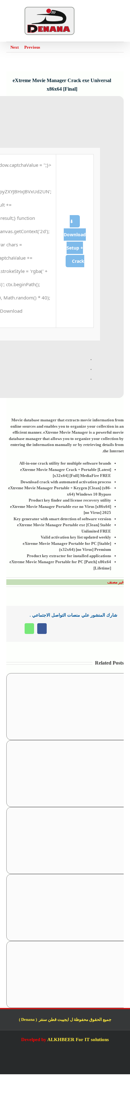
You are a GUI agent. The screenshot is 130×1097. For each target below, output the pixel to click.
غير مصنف (115, 582)
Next (14, 47)
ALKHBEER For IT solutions (78, 1039)
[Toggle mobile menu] (121, 10)
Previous (32, 47)
